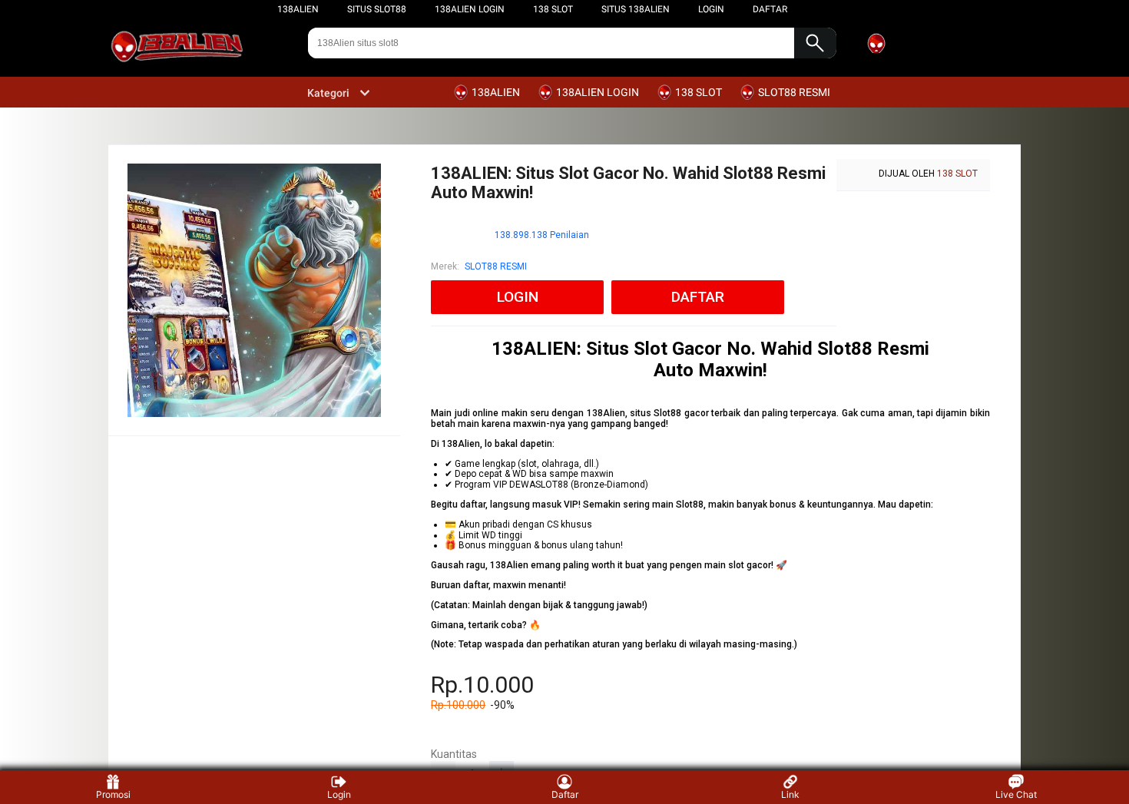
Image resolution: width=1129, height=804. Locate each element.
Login (339, 794)
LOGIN (711, 9)
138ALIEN (298, 9)
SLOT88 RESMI (496, 266)
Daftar (564, 794)
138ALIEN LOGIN (470, 9)
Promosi (113, 794)
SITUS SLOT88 (376, 9)
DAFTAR (770, 9)
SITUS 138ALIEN (635, 9)
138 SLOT (553, 9)
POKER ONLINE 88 (542, 747)
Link (790, 794)
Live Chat (1016, 794)
